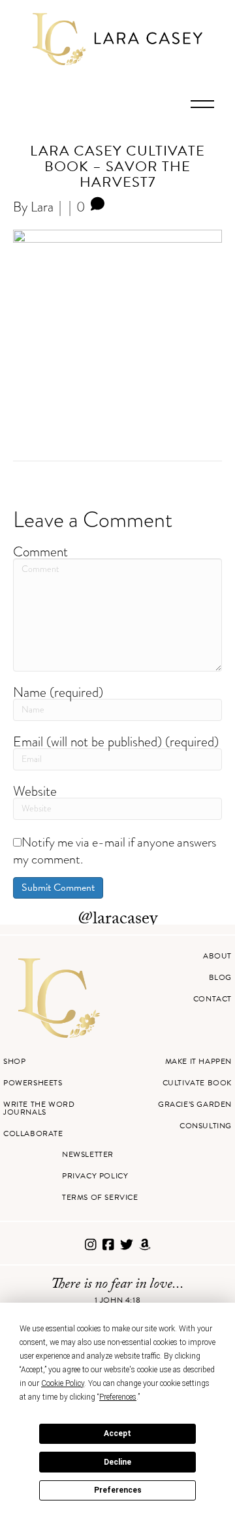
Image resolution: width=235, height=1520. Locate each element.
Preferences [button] (117, 1397)
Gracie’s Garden (195, 1104)
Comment (40, 551)
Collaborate (33, 1133)
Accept (117, 1433)
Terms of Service (100, 1197)
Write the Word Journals (38, 1108)
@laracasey (117, 920)
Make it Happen (198, 1061)
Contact (212, 999)
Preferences (118, 1490)
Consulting (206, 1126)
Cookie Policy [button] (62, 1383)
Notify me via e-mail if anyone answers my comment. (114, 850)
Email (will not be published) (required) (116, 741)
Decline (117, 1462)
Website (35, 791)
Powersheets (33, 1083)
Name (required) (58, 692)
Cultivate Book (197, 1083)
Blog (220, 977)
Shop (14, 1061)
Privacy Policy (95, 1176)
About (217, 956)
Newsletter (88, 1154)
